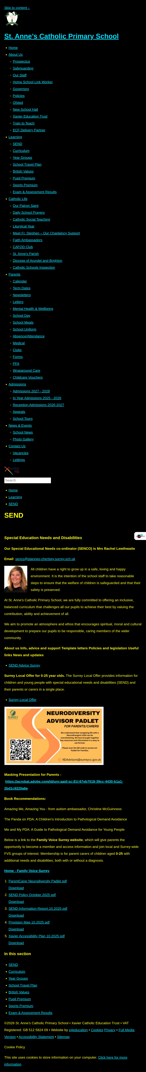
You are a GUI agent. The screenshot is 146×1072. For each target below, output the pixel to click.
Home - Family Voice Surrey (26, 871)
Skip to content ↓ (17, 8)
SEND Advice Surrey (24, 665)
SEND (13, 504)
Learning (15, 497)
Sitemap (63, 1037)
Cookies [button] (97, 1030)
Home (13, 490)
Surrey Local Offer (22, 700)
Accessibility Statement (36, 1037)
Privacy (109, 1030)
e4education (78, 1030)
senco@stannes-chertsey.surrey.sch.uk (45, 559)
